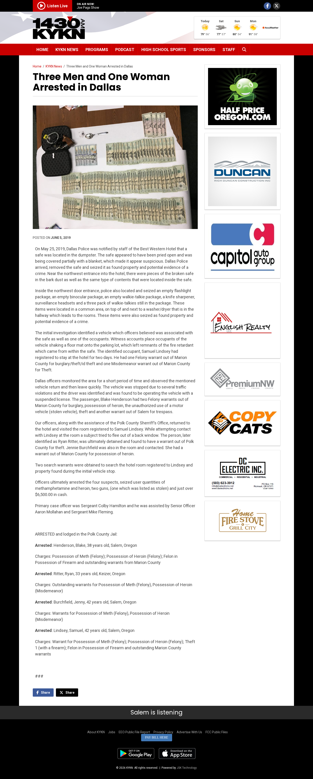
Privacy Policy (163, 732)
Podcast (124, 49)
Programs (96, 49)
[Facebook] (267, 6)
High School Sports (163, 49)
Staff (228, 49)
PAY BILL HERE (156, 737)
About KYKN (96, 732)
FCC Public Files (217, 732)
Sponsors (204, 49)
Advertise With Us (189, 732)
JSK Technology (187, 767)
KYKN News (66, 49)
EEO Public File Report (134, 732)
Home (42, 49)
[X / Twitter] (276, 6)
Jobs (111, 732)
